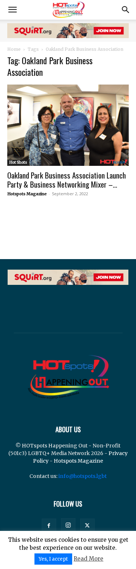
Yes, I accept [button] (53, 559)
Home (14, 49)
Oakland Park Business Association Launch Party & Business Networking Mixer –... (66, 179)
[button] (12, 10)
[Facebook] (49, 526)
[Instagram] (68, 525)
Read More (88, 558)
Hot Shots (18, 162)
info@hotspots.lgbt (82, 476)
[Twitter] (87, 526)
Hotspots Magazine (27, 193)
